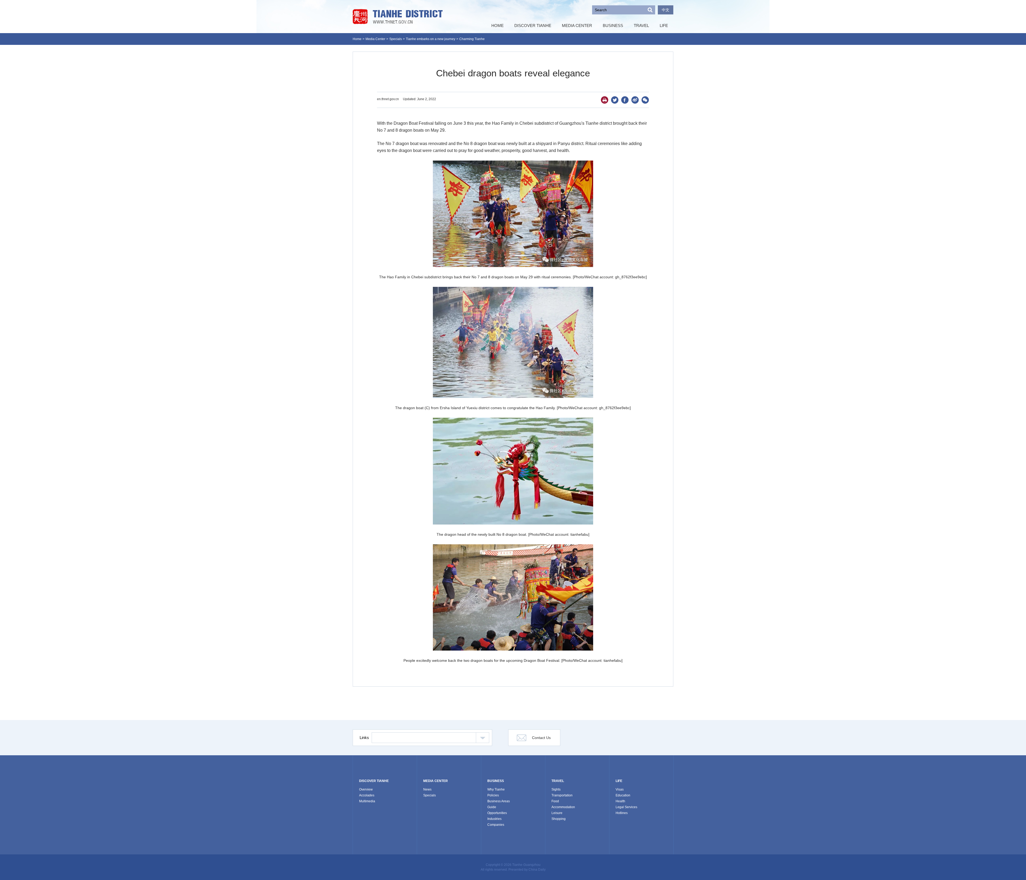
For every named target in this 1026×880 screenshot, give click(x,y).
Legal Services (626, 807)
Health (620, 801)
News (427, 789)
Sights (556, 789)
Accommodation (563, 807)
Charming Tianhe (472, 39)
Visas (620, 789)
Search (650, 9)
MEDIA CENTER (435, 781)
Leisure (556, 813)
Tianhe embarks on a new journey (430, 39)
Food (555, 801)
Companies (495, 825)
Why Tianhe (496, 789)
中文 (665, 10)
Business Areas (498, 801)
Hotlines (622, 813)
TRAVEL (557, 781)
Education (623, 795)
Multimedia (367, 801)
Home (357, 39)
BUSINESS (495, 781)
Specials (395, 39)
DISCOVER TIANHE (374, 781)
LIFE (619, 781)
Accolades (366, 795)
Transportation (562, 795)
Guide (491, 807)
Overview (366, 789)
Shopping (558, 819)
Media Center (375, 39)
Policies (493, 795)
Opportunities (497, 813)
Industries (494, 819)
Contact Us (541, 738)
